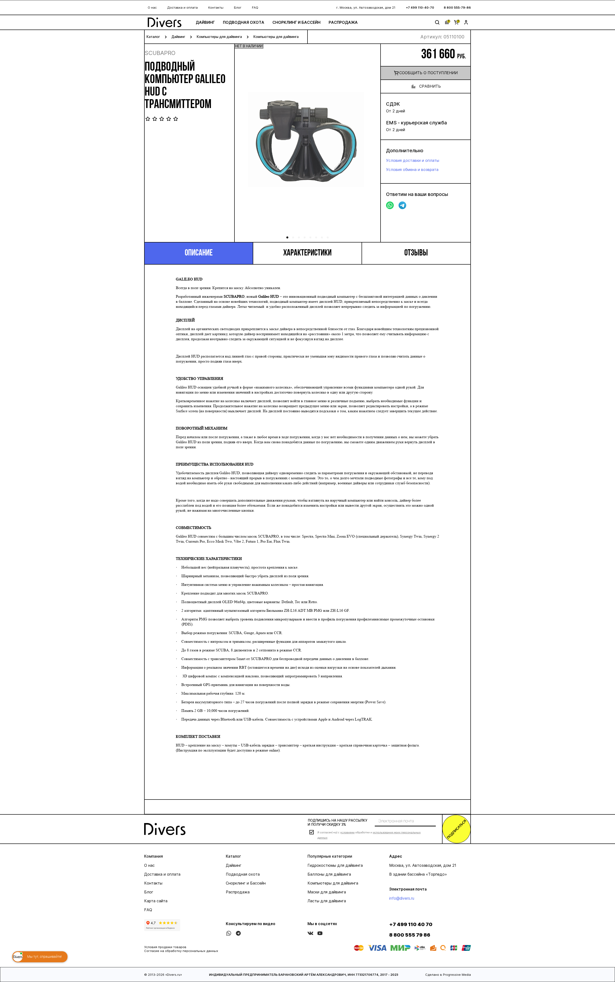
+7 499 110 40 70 (410, 924)
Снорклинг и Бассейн (296, 22)
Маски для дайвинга (327, 892)
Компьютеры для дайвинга (219, 37)
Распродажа (343, 22)
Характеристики (307, 253)
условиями (347, 832)
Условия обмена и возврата (412, 169)
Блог (237, 7)
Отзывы (416, 253)
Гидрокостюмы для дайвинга (335, 865)
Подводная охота (243, 22)
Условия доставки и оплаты (412, 160)
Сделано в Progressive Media (448, 974)
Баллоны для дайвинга (329, 874)
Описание (199, 253)
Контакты (215, 7)
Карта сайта (155, 900)
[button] (371, 144)
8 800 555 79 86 (409, 935)
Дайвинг (205, 22)
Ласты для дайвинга (327, 900)
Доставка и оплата (182, 7)
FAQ (255, 7)
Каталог (153, 37)
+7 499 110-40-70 (420, 7)
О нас (152, 7)
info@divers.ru (401, 898)
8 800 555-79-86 (457, 7)
